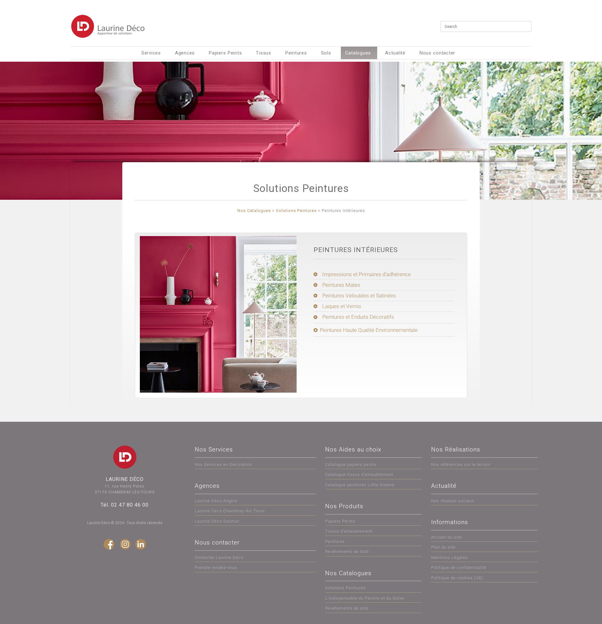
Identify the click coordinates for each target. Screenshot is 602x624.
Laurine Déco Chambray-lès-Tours (230, 510)
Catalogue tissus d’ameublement (359, 474)
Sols (326, 53)
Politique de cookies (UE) (457, 577)
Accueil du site (446, 537)
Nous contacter (437, 53)
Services (151, 53)
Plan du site (443, 547)
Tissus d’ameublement (348, 531)
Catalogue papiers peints (351, 464)
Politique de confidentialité (459, 567)
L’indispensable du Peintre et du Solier (364, 598)
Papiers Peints (225, 53)
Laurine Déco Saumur (217, 521)
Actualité (395, 53)
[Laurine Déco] (108, 26)
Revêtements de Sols (347, 551)
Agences (185, 53)
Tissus (263, 53)
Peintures (296, 53)
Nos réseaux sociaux (452, 500)
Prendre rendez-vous (216, 567)
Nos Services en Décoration (223, 464)
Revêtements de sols (347, 608)
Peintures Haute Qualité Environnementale (369, 330)
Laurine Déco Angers (216, 500)
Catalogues (358, 53)
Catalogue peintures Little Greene (359, 484)
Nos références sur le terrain (460, 464)
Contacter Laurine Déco (219, 557)
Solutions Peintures (345, 587)
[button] (384, 332)
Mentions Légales (449, 557)
